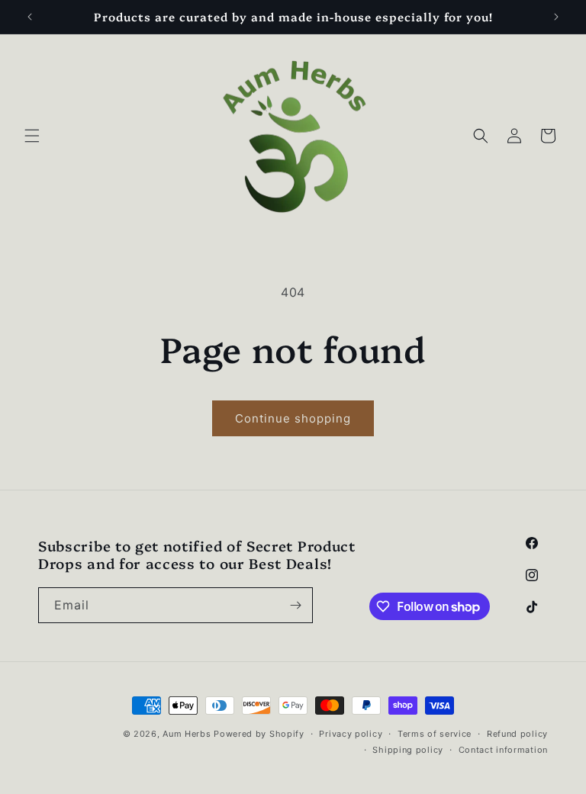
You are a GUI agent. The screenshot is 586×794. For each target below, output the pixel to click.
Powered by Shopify (259, 733)
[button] (32, 136)
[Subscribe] (295, 605)
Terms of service (435, 733)
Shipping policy (407, 749)
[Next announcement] (556, 17)
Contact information (503, 749)
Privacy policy (350, 733)
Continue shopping (293, 418)
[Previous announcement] (30, 17)
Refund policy (517, 733)
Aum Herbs (187, 733)
